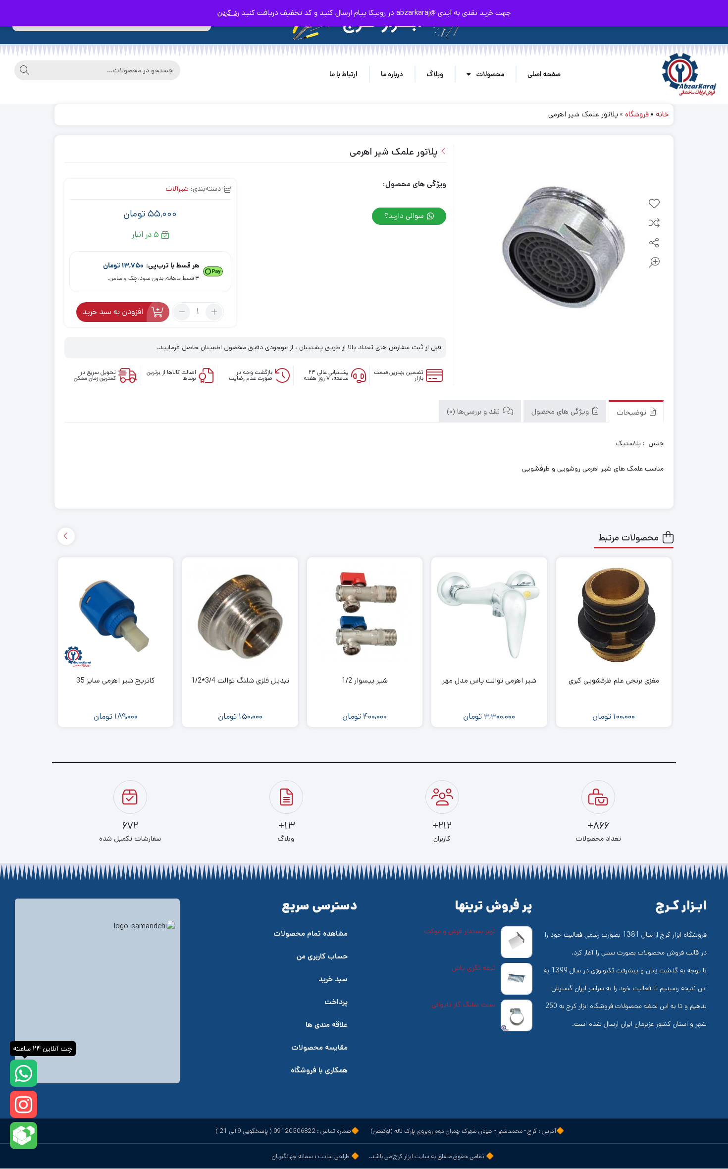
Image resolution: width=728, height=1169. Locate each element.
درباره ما (392, 74)
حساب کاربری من (322, 956)
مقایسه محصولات (319, 1047)
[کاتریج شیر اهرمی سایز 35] (116, 615)
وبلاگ (434, 74)
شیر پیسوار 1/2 (365, 680)
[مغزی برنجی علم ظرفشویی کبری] (614, 615)
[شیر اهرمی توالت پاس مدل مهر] (489, 615)
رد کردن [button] (228, 12)
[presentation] (66, 536)
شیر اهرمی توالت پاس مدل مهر (489, 680)
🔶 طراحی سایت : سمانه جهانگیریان (315, 1156)
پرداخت (336, 1002)
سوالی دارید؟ (405, 216)
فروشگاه (637, 114)
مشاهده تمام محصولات (310, 933)
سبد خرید (333, 979)
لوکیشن (381, 1131)
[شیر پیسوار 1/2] (365, 615)
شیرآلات (177, 189)
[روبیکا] (23, 1135)
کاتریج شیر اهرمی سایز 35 (115, 680)
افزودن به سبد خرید (112, 312)
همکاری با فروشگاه (319, 1070)
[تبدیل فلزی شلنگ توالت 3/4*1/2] (240, 615)
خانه (662, 114)
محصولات (490, 74)
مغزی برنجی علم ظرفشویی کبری (614, 680)
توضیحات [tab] (632, 412)
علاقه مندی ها (327, 1024)
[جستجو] (24, 70)
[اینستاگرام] (23, 1104)
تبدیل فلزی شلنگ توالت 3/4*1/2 (240, 680)
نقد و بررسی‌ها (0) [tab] (474, 411)
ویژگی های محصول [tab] (561, 411)
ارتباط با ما (343, 74)
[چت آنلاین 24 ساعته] (23, 1073)
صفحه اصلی (544, 74)
